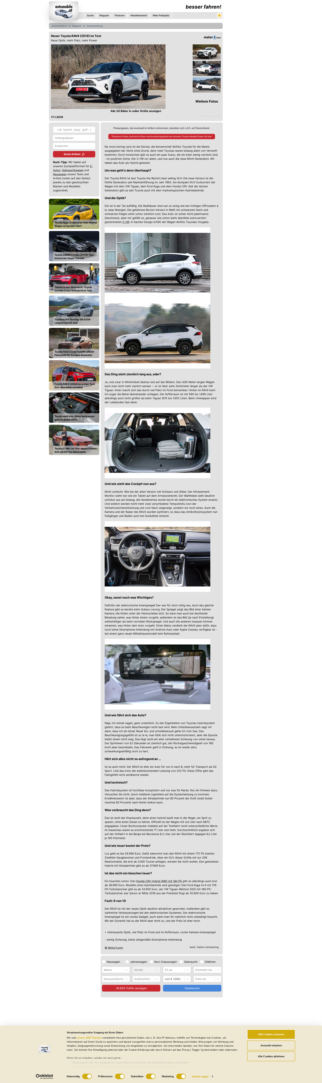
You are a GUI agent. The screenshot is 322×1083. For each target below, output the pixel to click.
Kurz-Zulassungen (165, 961)
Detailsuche (192, 988)
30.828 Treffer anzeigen (131, 988)
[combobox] (104, 970)
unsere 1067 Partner (89, 1037)
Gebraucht (190, 961)
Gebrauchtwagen (73, 170)
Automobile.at (59, 25)
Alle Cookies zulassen (271, 1034)
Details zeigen (200, 1076)
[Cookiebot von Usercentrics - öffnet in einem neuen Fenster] (44, 1076)
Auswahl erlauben (271, 1045)
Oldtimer (210, 961)
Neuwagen (59, 174)
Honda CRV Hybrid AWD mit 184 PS (159, 881)
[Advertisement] (136, 1024)
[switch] (120, 1076)
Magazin (77, 25)
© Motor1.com (114, 947)
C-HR (125, 222)
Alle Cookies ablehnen (271, 1056)
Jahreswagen (138, 961)
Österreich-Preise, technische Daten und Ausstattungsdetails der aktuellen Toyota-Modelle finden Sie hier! (162, 136)
